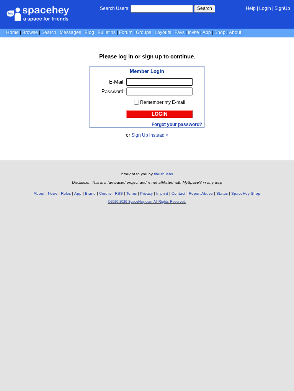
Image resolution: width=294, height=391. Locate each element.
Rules (66, 193)
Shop (219, 32)
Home (12, 32)
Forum (125, 32)
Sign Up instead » (149, 135)
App (207, 32)
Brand (90, 193)
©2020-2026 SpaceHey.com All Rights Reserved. (147, 202)
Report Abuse (201, 193)
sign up (152, 56)
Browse (30, 32)
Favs (180, 32)
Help (251, 8)
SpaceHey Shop (245, 193)
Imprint (162, 193)
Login (159, 114)
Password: (113, 91)
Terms (131, 193)
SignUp (282, 8)
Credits (105, 193)
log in (125, 56)
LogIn (265, 8)
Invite (193, 32)
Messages (70, 32)
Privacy (146, 193)
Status (222, 193)
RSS (119, 193)
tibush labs (163, 174)
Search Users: (114, 8)
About (235, 32)
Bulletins (107, 32)
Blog (89, 32)
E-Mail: (117, 82)
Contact (178, 193)
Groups (143, 32)
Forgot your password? (177, 124)
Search (204, 8)
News (52, 193)
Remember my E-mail (162, 102)
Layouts (163, 32)
